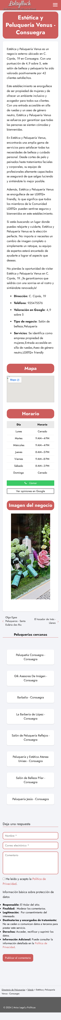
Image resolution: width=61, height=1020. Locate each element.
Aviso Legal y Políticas (24, 1007)
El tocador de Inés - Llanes (45, 621)
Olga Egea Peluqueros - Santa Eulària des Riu (15, 621)
